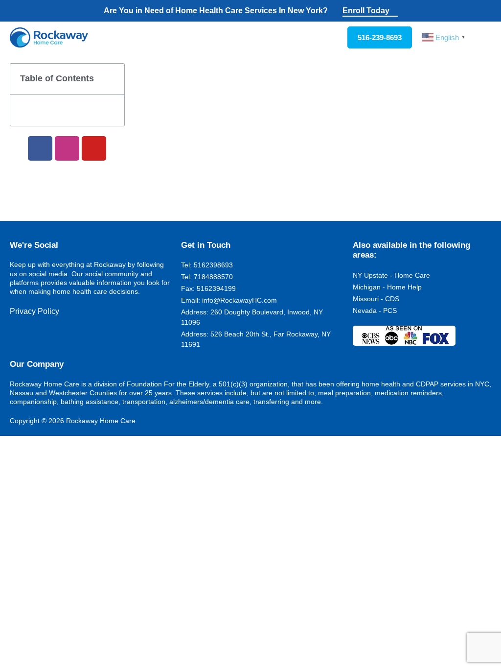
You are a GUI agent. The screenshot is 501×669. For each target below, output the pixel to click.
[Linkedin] (46, 339)
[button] (484, 37)
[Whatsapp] (77, 339)
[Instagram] (67, 148)
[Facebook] (40, 148)
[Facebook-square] (15, 339)
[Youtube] (94, 148)
